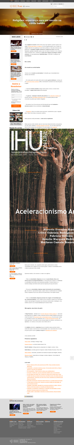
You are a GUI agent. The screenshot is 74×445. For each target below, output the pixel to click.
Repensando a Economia (22, 426)
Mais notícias (29, 423)
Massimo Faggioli (28, 355)
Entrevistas (29, 424)
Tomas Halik (27, 341)
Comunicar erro (28, 396)
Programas (21, 421)
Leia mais (12, 271)
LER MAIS (13, 51)
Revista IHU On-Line (39, 424)
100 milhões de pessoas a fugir (39, 97)
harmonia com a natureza (51, 330)
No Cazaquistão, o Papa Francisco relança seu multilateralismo (41, 371)
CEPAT (11, 426)
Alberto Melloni (28, 352)
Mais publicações (39, 423)
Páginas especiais (30, 425)
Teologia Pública (21, 424)
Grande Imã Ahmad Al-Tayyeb (51, 318)
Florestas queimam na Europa (42, 125)
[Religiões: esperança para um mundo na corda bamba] (33, 37)
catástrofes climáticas (54, 95)
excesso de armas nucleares (32, 81)
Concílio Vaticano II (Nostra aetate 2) (49, 313)
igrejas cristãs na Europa (32, 219)
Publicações (40, 421)
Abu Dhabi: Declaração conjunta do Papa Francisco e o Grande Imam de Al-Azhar (44, 380)
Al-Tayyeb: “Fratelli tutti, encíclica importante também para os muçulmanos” (43, 372)
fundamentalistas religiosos (43, 146)
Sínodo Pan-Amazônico (58, 431)
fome (60, 132)
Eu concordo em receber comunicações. (16, 100)
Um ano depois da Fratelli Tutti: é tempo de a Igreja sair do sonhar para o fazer (44, 374)
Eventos (47, 421)
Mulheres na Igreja (57, 432)
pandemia (29, 111)
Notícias (29, 421)
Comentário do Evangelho (58, 423)
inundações (54, 127)
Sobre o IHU (13, 421)
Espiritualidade (58, 421)
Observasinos (20, 423)
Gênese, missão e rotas (14, 423)
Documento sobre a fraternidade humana (43, 317)
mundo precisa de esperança (34, 172)
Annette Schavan (28, 344)
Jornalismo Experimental (31, 426)
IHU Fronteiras (20, 425)
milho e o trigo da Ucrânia (33, 132)
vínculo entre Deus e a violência (35, 46)
